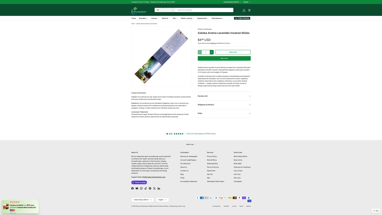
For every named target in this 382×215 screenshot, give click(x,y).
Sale (208, 178)
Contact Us (184, 171)
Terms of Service (213, 167)
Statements (211, 171)
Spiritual (165, 18)
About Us (183, 167)
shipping (213, 43)
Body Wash (238, 163)
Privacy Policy (212, 156)
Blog (181, 174)
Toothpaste (238, 181)
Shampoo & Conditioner (242, 167)
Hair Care (237, 174)
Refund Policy (212, 160)
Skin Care (237, 178)
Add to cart (233, 52)
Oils (174, 18)
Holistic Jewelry (186, 18)
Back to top (190, 144)
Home (134, 18)
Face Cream (238, 171)
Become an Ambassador (188, 156)
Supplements (202, 18)
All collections (185, 163)
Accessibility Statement (188, 181)
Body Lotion (238, 160)
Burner (241, 206)
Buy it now (224, 58)
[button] (249, 10)
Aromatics (142, 18)
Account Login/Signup (188, 160)
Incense (154, 18)
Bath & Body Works (240, 156)
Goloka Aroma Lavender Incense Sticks (146, 23)
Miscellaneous (217, 18)
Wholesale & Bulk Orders (215, 181)
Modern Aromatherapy (205, 29)
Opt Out (210, 174)
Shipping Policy (212, 163)
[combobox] (194, 10)
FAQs (182, 178)
